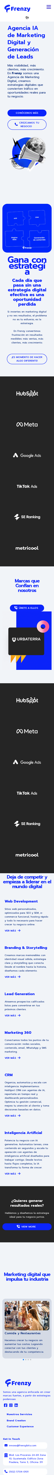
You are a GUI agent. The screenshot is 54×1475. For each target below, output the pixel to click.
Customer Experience (20, 1426)
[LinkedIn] (16, 1405)
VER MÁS (11, 931)
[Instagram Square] (11, 1405)
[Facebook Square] (6, 1405)
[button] (23, 1359)
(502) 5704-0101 (19, 1472)
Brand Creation (16, 1420)
